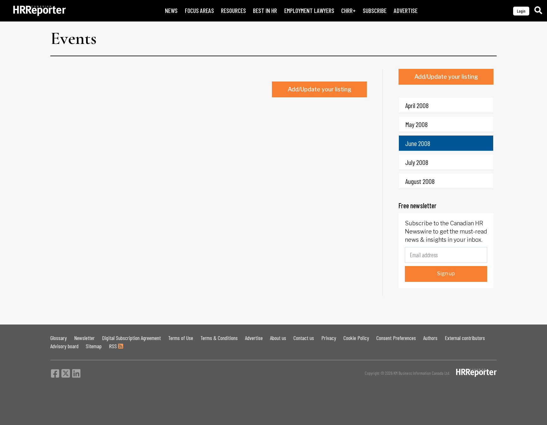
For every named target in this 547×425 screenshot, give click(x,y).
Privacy (328, 337)
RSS (113, 346)
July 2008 (416, 162)
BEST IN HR (265, 10)
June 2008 (417, 143)
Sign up (446, 273)
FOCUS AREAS (199, 10)
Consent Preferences (396, 337)
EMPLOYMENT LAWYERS (309, 10)
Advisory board (64, 346)
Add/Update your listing (319, 89)
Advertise (254, 337)
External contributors (465, 337)
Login (521, 11)
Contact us (303, 337)
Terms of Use (180, 337)
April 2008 (417, 105)
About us (278, 337)
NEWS (171, 10)
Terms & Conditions (219, 337)
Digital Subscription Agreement (131, 337)
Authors (430, 337)
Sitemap (94, 346)
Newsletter (84, 337)
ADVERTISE (406, 10)
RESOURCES (233, 10)
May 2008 (416, 124)
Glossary (58, 337)
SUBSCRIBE (375, 10)
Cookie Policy (356, 337)
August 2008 (420, 181)
